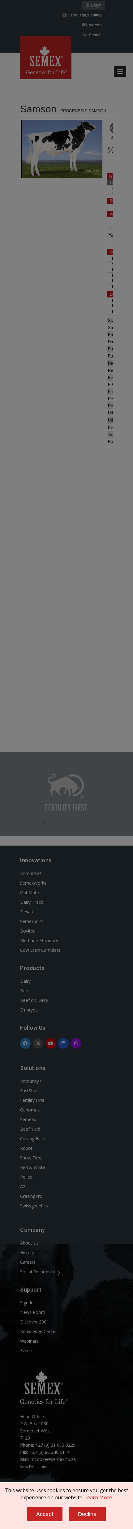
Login (95, 5)
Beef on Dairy (34, 1000)
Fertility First (32, 1100)
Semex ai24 (31, 921)
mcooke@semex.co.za (53, 1459)
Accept (44, 1514)
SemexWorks (33, 883)
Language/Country (83, 15)
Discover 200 (33, 1322)
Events (26, 1351)
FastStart (29, 1091)
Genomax (30, 1110)
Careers (28, 1262)
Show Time (31, 1158)
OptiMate (29, 892)
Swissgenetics (34, 1206)
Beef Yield (30, 1129)
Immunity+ (31, 873)
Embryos (29, 1010)
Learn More (98, 1497)
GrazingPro (31, 1196)
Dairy (25, 981)
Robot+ (27, 1148)
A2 (22, 1186)
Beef (25, 991)
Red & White (32, 1167)
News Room (32, 1312)
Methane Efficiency (39, 940)
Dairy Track (31, 902)
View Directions (33, 1466)
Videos (94, 25)
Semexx (28, 1119)
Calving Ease (32, 1138)
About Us (29, 1243)
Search (94, 34)
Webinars (29, 1341)
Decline (87, 1514)
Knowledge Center (38, 1331)
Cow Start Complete (40, 950)
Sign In (26, 1303)
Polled (26, 1177)
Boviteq (28, 931)
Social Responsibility (40, 1272)
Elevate (27, 912)
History (27, 1252)
